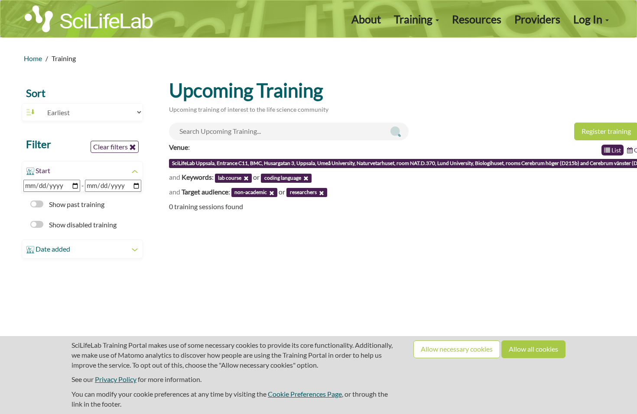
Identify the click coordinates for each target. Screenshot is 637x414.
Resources (476, 19)
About (366, 19)
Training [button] (414, 19)
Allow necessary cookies (457, 349)
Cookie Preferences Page (305, 394)
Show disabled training (82, 224)
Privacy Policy (115, 379)
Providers (537, 19)
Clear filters (111, 146)
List (615, 150)
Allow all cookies (533, 349)
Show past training (76, 204)
